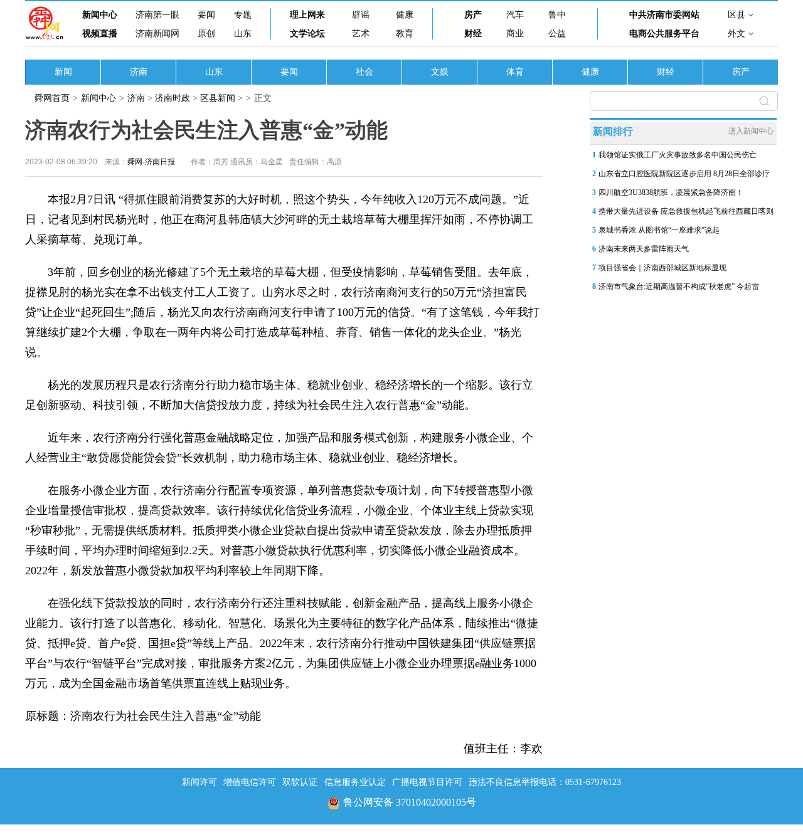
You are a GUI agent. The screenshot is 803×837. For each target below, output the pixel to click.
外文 (736, 33)
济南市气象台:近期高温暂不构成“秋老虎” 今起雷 (678, 286)
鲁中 (557, 14)
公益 (557, 33)
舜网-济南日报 (151, 161)
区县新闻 (217, 98)
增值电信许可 (249, 782)
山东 (243, 33)
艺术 (361, 33)
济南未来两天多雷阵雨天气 (643, 249)
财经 (473, 33)
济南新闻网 (157, 33)
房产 (473, 14)
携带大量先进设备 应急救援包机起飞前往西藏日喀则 (686, 211)
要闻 (206, 14)
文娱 (440, 71)
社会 (364, 71)
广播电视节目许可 (427, 782)
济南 (138, 71)
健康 (404, 14)
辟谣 (361, 14)
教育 (404, 33)
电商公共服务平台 (664, 33)
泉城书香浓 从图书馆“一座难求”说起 (659, 230)
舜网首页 (52, 98)
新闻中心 (99, 14)
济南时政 (172, 98)
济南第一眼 (157, 14)
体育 (515, 71)
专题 (243, 14)
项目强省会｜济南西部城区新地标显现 (662, 267)
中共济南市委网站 (664, 14)
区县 (736, 14)
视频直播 (99, 33)
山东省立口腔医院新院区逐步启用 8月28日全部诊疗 (684, 173)
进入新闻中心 (751, 131)
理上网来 (307, 14)
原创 (206, 33)
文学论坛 (307, 33)
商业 (515, 33)
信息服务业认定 (355, 782)
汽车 (515, 14)
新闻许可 (199, 782)
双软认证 (299, 782)
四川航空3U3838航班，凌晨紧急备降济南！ (670, 192)
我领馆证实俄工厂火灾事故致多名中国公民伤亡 (677, 154)
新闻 (63, 71)
